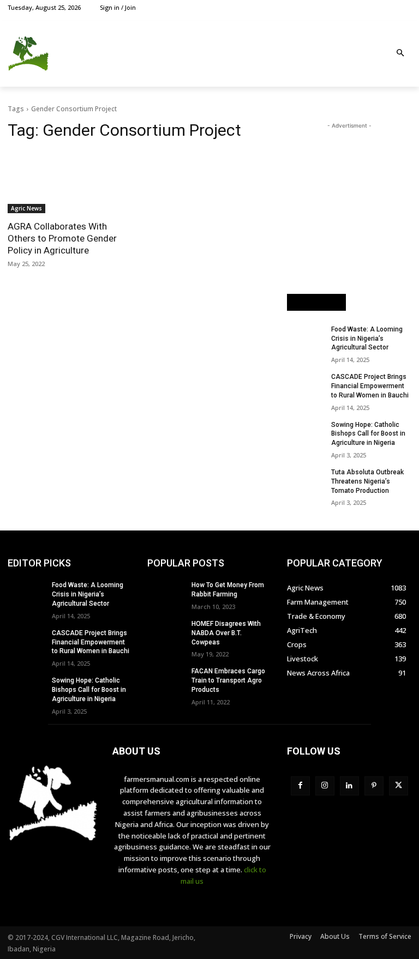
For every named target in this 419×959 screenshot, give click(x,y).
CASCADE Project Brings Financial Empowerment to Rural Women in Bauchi (370, 386)
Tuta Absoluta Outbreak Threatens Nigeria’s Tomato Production (367, 481)
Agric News (26, 208)
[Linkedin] (349, 785)
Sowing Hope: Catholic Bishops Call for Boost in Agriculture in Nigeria (368, 434)
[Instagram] (368, 7)
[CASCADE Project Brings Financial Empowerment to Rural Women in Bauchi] (305, 385)
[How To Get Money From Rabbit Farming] (165, 594)
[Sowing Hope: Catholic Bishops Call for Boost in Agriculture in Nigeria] (305, 433)
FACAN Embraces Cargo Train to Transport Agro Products (228, 680)
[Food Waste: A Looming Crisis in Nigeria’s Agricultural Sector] (305, 338)
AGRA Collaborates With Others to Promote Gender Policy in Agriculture (62, 238)
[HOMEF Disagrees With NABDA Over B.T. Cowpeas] (165, 632)
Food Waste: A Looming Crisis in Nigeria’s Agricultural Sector (367, 338)
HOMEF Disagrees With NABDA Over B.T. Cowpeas (226, 633)
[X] (380, 7)
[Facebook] (355, 7)
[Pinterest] (374, 785)
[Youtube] (405, 7)
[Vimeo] (392, 7)
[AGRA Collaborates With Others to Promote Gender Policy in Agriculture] (70, 182)
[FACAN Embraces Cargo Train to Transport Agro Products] (165, 680)
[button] (401, 54)
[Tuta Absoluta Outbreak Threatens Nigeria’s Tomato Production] (305, 481)
